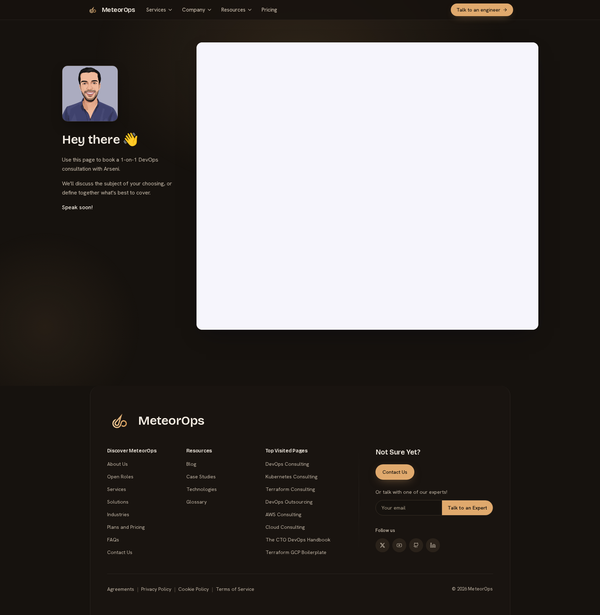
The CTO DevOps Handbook (297, 540)
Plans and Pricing (126, 527)
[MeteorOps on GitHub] (416, 545)
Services (156, 9)
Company (193, 9)
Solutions (118, 502)
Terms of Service (235, 589)
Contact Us (119, 552)
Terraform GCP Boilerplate (295, 552)
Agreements (120, 589)
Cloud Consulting (285, 527)
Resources (233, 9)
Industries (118, 514)
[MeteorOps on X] (382, 545)
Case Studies (201, 476)
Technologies (201, 489)
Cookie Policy (193, 589)
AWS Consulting (283, 514)
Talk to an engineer (478, 10)
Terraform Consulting (290, 489)
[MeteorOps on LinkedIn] (433, 545)
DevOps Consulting (287, 464)
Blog (191, 464)
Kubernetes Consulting (291, 476)
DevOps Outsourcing (288, 502)
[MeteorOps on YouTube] (399, 545)
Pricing (269, 9)
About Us (117, 464)
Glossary (196, 502)
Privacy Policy (156, 589)
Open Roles (120, 476)
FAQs (113, 540)
